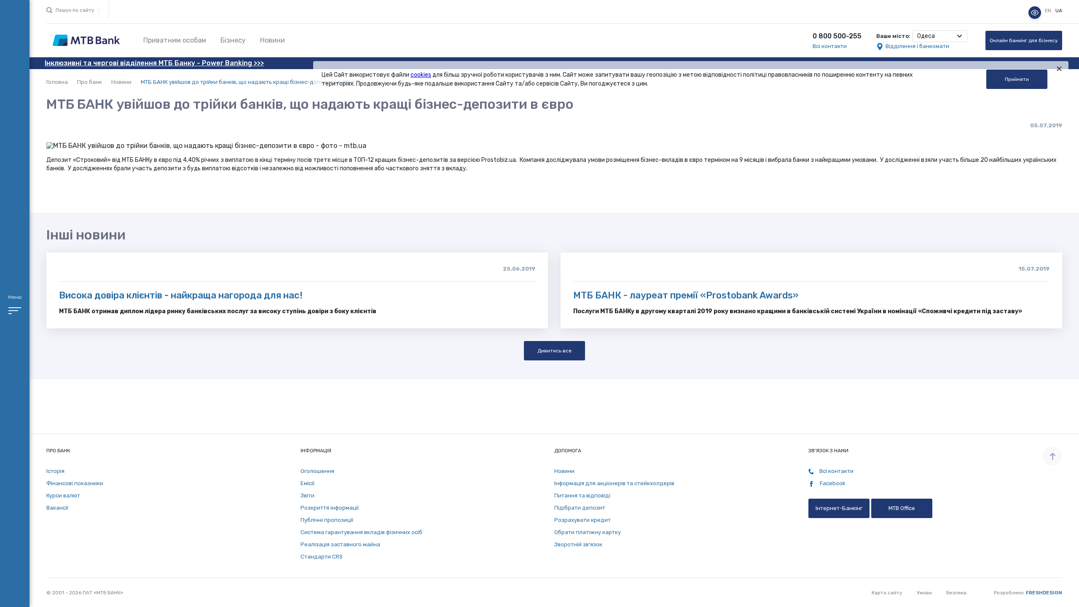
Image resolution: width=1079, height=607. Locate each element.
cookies (421, 74)
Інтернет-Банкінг (839, 508)
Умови (924, 593)
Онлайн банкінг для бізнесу (1024, 40)
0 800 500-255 (837, 36)
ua (1058, 10)
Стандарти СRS (322, 556)
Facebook (832, 483)
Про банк (89, 82)
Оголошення (317, 471)
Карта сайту (887, 593)
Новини (272, 40)
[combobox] (940, 36)
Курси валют (63, 495)
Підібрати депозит (579, 508)
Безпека (956, 593)
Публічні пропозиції (327, 520)
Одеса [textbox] (926, 36)
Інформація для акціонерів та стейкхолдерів (614, 483)
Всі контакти (830, 46)
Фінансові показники (74, 483)
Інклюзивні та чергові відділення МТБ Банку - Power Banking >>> (154, 63)
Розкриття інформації (330, 508)
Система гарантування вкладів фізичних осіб (361, 532)
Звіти (307, 495)
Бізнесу (233, 40)
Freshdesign (1044, 593)
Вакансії (57, 508)
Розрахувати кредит (582, 520)
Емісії (307, 483)
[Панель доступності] (1034, 12)
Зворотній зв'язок (578, 544)
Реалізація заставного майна (340, 544)
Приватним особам (174, 40)
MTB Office (901, 508)
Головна (57, 82)
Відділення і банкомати (917, 46)
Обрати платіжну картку (587, 532)
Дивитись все (554, 351)
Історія (55, 471)
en (1048, 10)
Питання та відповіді (582, 495)
